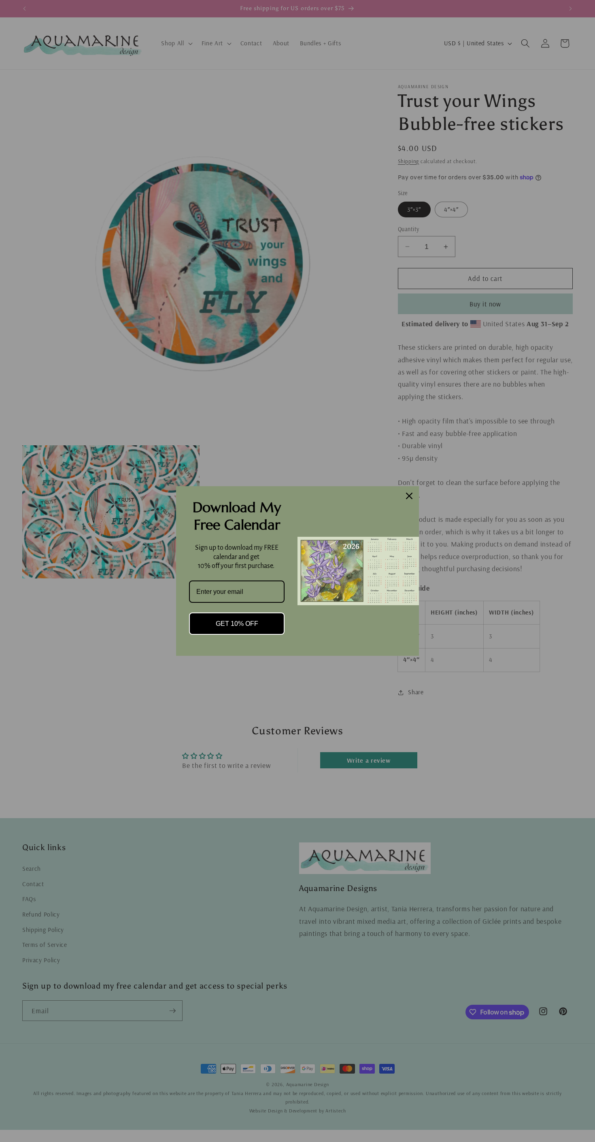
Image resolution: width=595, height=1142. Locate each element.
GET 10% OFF (237, 623)
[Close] (409, 496)
